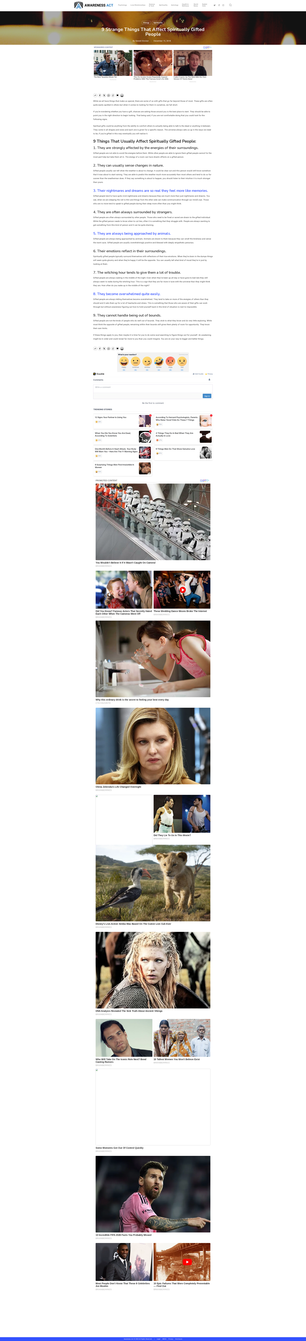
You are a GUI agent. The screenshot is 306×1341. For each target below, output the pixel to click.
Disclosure (178, 1339)
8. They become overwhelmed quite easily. (126, 294)
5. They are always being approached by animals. (132, 233)
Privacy (171, 1339)
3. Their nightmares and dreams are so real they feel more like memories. (150, 190)
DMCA (164, 1339)
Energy (146, 23)
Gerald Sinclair (142, 41)
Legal (158, 1339)
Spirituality (158, 23)
